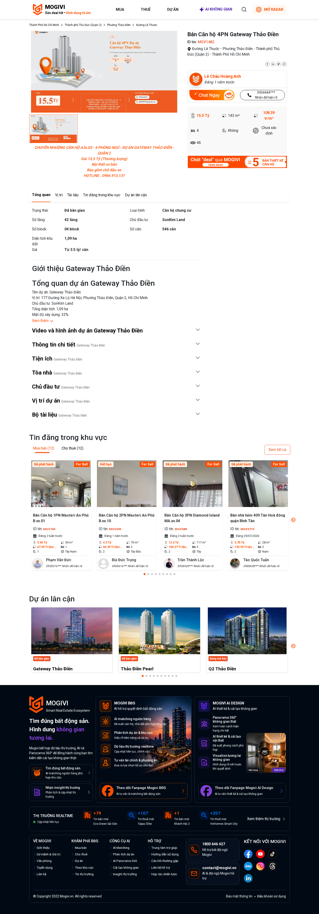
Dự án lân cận (136, 195)
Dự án (172, 9)
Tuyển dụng (45, 867)
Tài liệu (72, 195)
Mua (120, 9)
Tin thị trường (84, 874)
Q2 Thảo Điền (222, 668)
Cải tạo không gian (126, 867)
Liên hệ (41, 874)
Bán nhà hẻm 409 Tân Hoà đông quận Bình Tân (257, 518)
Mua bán (81, 848)
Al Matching (121, 848)
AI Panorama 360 (125, 861)
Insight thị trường (125, 874)
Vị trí (59, 195)
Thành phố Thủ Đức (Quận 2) (83, 25)
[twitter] (278, 63)
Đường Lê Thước (146, 25)
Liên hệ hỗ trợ (160, 867)
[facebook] (267, 63)
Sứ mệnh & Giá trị (48, 854)
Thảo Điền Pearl (137, 668)
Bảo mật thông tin (239, 896)
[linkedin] (273, 63)
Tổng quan (41, 195)
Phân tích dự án (123, 854)
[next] (293, 520)
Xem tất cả (277, 449)
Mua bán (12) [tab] (43, 448)
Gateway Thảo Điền (53, 668)
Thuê (146, 9)
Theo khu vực (84, 867)
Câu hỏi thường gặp (164, 861)
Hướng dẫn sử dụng (165, 854)
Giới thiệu (43, 848)
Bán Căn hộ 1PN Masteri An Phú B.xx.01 (61, 518)
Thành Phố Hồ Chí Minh (44, 25)
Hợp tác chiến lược (164, 874)
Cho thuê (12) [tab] (72, 448)
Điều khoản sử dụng (271, 896)
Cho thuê (81, 854)
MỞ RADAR (273, 9)
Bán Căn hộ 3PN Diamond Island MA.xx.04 (192, 518)
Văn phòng (44, 861)
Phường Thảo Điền (119, 25)
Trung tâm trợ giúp (164, 848)
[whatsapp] (284, 63)
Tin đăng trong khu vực (101, 195)
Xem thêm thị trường (263, 819)
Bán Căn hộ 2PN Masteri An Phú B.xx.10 (126, 518)
